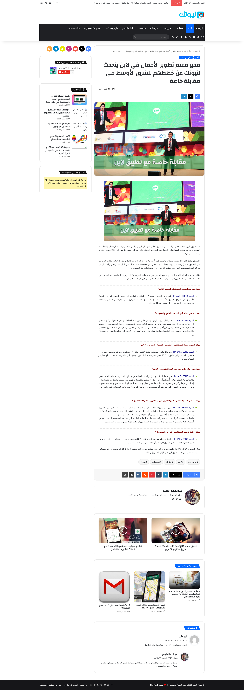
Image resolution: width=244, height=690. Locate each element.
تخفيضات (142, 28)
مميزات (155, 462)
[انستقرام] (173, 499)
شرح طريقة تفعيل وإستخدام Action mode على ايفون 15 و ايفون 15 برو (57, 150)
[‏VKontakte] (138, 475)
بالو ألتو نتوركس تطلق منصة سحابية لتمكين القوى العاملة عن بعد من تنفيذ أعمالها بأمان (184, 594)
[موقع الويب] (180, 499)
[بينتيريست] (152, 475)
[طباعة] (125, 475)
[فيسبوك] (197, 96)
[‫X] (190, 96)
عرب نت (192, 462)
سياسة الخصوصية (47, 685)
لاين (180, 462)
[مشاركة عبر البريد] (131, 475)
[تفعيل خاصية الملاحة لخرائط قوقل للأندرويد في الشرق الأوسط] (149, 586)
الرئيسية (199, 28)
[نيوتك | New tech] (192, 14)
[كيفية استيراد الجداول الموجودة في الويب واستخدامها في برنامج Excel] (79, 99)
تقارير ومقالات (112, 28)
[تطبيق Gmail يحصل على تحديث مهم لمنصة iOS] (114, 587)
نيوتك (143, 462)
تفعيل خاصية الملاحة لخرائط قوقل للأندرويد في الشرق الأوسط (150, 606)
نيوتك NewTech (156, 685)
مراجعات (154, 28)
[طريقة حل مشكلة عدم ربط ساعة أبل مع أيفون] (79, 127)
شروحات (168, 28)
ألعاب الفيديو (127, 28)
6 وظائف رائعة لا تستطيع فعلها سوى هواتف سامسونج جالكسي (57, 113)
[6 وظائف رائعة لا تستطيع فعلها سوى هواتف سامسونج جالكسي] (79, 113)
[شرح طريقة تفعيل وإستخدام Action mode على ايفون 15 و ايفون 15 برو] (79, 151)
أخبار (190, 28)
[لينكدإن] (184, 96)
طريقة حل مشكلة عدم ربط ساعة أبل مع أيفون (58, 125)
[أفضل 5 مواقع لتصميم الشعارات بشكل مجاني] (79, 139)
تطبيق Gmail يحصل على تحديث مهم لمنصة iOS (114, 606)
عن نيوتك (83, 685)
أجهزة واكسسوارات (92, 28)
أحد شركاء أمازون (71, 685)
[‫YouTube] (75, 49)
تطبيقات (180, 28)
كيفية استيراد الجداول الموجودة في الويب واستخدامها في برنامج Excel (58, 99)
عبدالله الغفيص (169, 654)
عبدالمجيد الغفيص (172, 491)
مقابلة (169, 462)
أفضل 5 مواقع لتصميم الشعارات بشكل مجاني (60, 137)
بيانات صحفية (74, 28)
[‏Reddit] (145, 475)
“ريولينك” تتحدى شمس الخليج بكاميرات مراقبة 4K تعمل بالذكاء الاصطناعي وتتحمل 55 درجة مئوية (132, 3)
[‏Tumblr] (159, 475)
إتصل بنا (59, 685)
